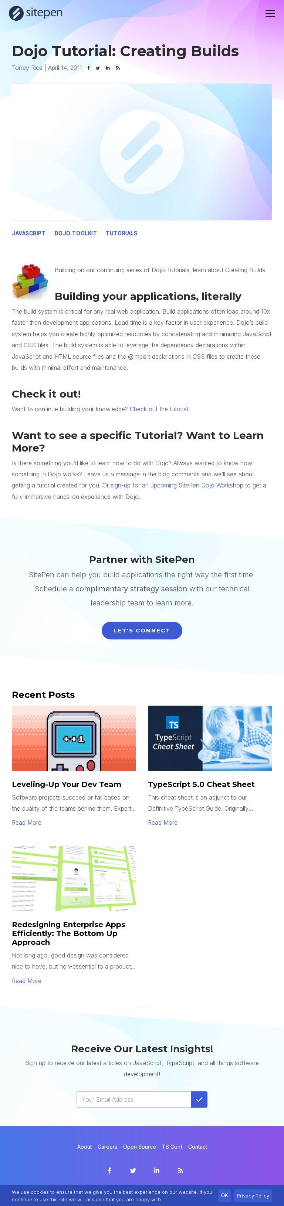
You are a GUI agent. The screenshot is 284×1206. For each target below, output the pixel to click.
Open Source (139, 1146)
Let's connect (142, 630)
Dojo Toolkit (76, 233)
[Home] (35, 13)
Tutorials (121, 233)
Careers (107, 1146)
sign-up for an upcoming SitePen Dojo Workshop (177, 485)
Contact (197, 1146)
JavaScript (29, 233)
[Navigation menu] (270, 13)
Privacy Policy (253, 1196)
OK (224, 1195)
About (84, 1146)
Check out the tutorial (159, 409)
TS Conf (172, 1146)
